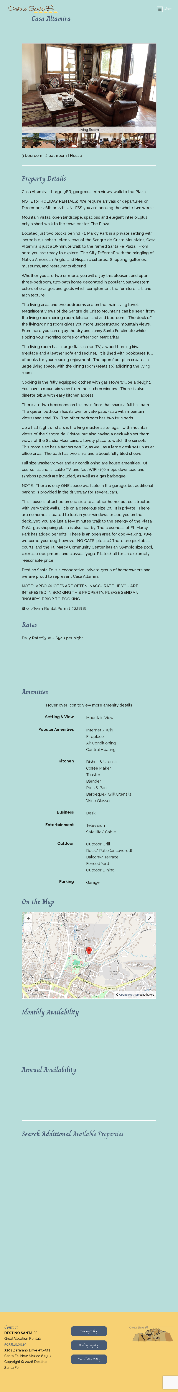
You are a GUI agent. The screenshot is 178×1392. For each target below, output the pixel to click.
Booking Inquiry (89, 1345)
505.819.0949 (15, 1344)
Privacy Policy (89, 1331)
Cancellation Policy (89, 1359)
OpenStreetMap (129, 994)
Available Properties (98, 1133)
